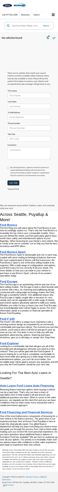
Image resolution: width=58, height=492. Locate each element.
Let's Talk (13, 183)
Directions (25, 15)
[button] (9, 15)
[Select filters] (48, 38)
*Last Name (11, 101)
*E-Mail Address (13, 112)
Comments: (12, 145)
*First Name (12, 91)
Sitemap (29, 477)
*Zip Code (11, 134)
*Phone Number (13, 123)
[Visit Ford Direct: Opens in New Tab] (9, 485)
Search (46, 25)
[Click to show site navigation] (53, 15)
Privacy (36, 477)
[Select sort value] (53, 38)
